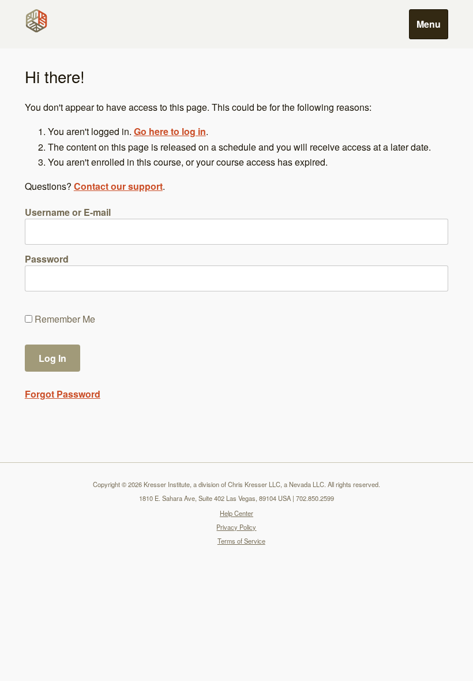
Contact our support (118, 186)
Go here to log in (170, 131)
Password (47, 258)
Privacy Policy (236, 527)
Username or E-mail (68, 212)
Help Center (236, 513)
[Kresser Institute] (38, 20)
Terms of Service (241, 540)
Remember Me (63, 319)
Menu (428, 24)
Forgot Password (62, 394)
